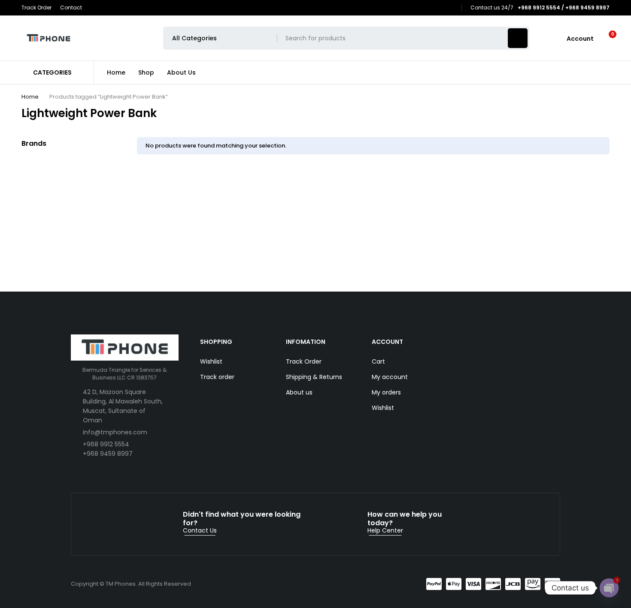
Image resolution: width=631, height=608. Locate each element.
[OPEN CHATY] (609, 587)
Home (30, 97)
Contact (71, 7)
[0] (606, 38)
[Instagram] (451, 8)
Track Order (36, 7)
